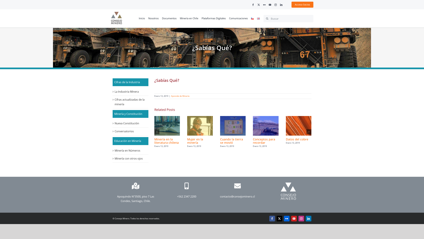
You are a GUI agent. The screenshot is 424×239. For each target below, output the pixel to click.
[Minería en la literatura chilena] (167, 118)
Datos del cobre (297, 139)
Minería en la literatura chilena (166, 141)
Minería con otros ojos (129, 158)
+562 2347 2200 (186, 196)
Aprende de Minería (180, 96)
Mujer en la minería (195, 141)
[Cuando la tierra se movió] (233, 118)
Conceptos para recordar (264, 141)
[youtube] (270, 5)
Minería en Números (127, 150)
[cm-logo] (116, 13)
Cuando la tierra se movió (231, 141)
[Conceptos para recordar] (265, 118)
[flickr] (264, 5)
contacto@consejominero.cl (237, 196)
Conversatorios (124, 131)
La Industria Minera (127, 91)
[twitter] (259, 5)
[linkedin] (281, 5)
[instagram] (275, 5)
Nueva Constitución (127, 123)
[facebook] (253, 5)
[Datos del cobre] (298, 118)
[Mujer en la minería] (200, 118)
